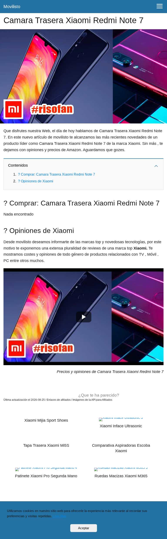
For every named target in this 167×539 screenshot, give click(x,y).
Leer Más (59, 516)
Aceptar (83, 528)
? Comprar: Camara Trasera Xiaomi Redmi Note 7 (56, 174)
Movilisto (11, 6)
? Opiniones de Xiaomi (35, 181)
